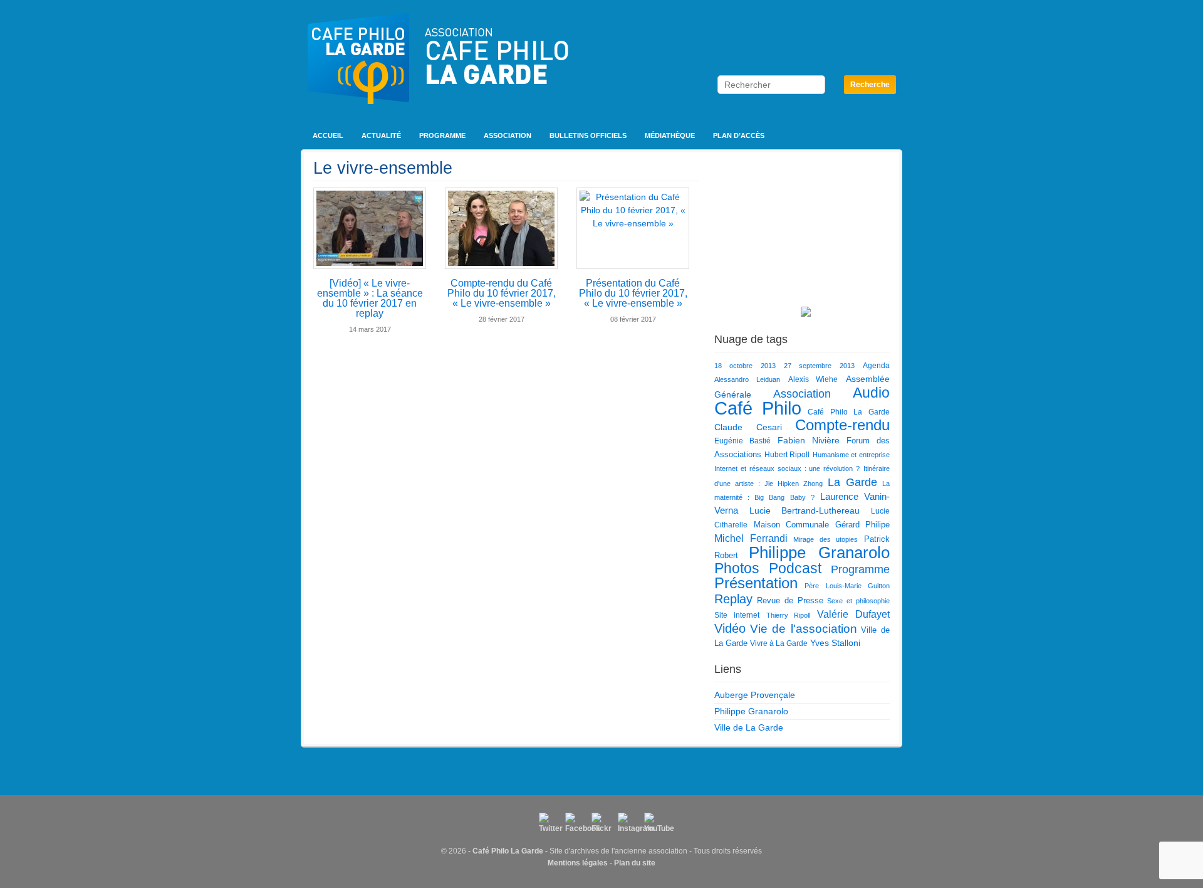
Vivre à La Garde (779, 643)
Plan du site (634, 863)
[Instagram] (628, 823)
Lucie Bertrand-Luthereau (804, 510)
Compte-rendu (842, 425)
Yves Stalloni (835, 643)
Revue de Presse (790, 600)
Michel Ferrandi (751, 538)
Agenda (876, 365)
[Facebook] (575, 823)
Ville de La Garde (748, 727)
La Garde (852, 482)
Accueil (328, 135)
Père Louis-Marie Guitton (847, 585)
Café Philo (757, 408)
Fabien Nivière (809, 440)
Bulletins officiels (588, 135)
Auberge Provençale (754, 695)
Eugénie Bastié (742, 440)
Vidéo (730, 628)
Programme (442, 135)
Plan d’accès (738, 135)
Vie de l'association (803, 628)
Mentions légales (578, 863)
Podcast (795, 568)
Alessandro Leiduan (747, 379)
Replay (733, 599)
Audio (871, 392)
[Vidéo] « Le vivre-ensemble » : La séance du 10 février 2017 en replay (370, 298)
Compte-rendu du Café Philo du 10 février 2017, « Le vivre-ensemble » (501, 293)
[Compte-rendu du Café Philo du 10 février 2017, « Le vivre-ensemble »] (501, 228)
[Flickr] (601, 823)
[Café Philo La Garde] (438, 82)
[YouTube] (654, 823)
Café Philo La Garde (849, 412)
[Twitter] (549, 823)
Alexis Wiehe (813, 379)
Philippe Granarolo (819, 552)
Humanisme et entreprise (851, 454)
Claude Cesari (748, 427)
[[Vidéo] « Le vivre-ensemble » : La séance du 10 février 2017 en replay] (369, 228)
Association (507, 135)
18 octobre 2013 (745, 365)
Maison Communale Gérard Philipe (822, 524)
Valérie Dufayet (853, 614)
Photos (736, 568)
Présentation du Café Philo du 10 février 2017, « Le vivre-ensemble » (633, 293)
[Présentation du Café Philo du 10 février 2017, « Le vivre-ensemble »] (632, 228)
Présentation (756, 583)
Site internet (736, 615)
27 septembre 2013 (819, 365)
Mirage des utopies (825, 539)
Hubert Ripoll (787, 454)
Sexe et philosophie (858, 601)
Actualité (381, 135)
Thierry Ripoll (788, 615)
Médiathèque (670, 135)
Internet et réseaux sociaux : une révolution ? (787, 468)
